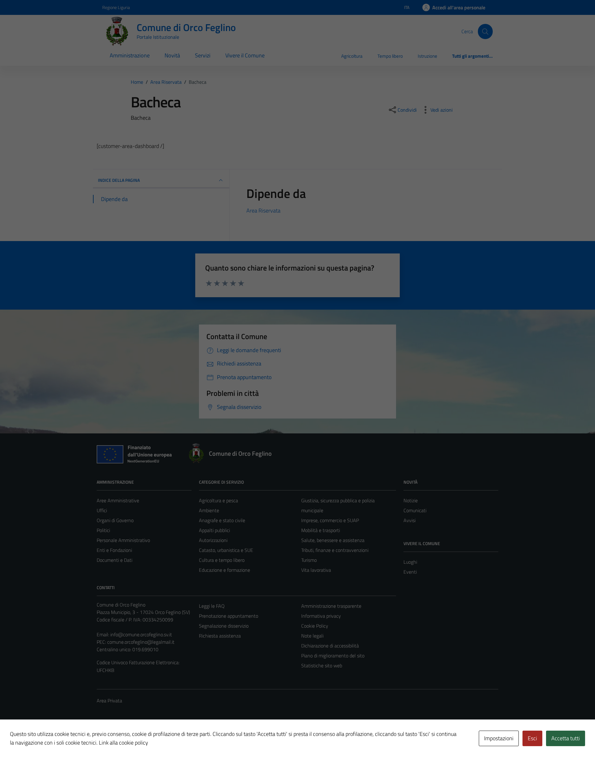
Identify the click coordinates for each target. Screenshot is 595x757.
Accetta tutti (565, 738)
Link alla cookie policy (123, 742)
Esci (532, 738)
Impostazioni (498, 738)
